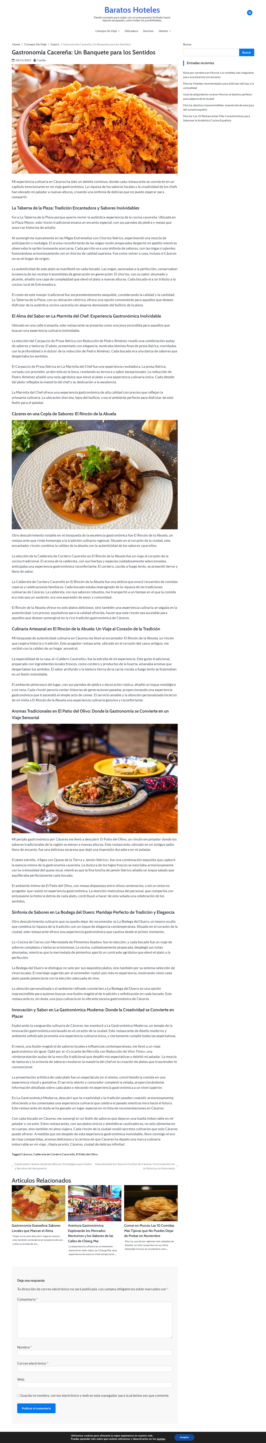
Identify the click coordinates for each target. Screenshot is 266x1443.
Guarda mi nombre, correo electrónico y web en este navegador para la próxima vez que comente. (94, 1395)
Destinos (148, 31)
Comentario (27, 1299)
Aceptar (184, 1437)
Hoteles (163, 31)
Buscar (187, 44)
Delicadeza (131, 31)
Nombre (24, 1347)
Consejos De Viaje (106, 31)
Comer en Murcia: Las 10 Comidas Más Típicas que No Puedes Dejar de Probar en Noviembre (149, 1230)
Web (20, 1379)
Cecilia (41, 60)
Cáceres (26, 1154)
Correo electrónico (32, 1363)
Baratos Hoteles (132, 10)
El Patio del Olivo (87, 1154)
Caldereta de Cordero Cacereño (54, 1154)
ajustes (161, 1439)
